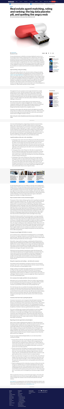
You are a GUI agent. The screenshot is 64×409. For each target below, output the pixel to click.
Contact (10, 393)
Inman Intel (20, 394)
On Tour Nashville (21, 400)
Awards (36, 1)
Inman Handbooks (21, 402)
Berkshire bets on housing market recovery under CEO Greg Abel (56, 63)
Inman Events (20, 395)
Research (25, 1)
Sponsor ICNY (11, 398)
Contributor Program (32, 392)
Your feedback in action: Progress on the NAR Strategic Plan (55, 71)
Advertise (10, 395)
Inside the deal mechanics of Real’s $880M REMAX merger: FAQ (56, 66)
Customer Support (12, 394)
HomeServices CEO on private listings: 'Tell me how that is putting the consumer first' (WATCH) (56, 105)
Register (13, 181)
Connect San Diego (22, 398)
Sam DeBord (13, 52)
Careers (10, 401)
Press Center (11, 400)
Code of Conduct (11, 402)
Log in (50, 1)
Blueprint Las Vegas (22, 401)
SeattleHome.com (30, 384)
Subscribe (53, 1)
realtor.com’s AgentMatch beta (16, 74)
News (16, 1)
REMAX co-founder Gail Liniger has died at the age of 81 (56, 59)
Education (31, 1)
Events (21, 1)
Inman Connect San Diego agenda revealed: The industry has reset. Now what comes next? (55, 98)
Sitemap (10, 399)
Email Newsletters (21, 405)
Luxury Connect (21, 399)
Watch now (31, 181)
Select (19, 392)
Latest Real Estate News (22, 406)
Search (55, 1)
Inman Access (20, 393)
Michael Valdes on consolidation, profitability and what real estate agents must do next (56, 101)
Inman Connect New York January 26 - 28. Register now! (56, 93)
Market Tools (46, 1)
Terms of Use (11, 405)
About (41, 1)
